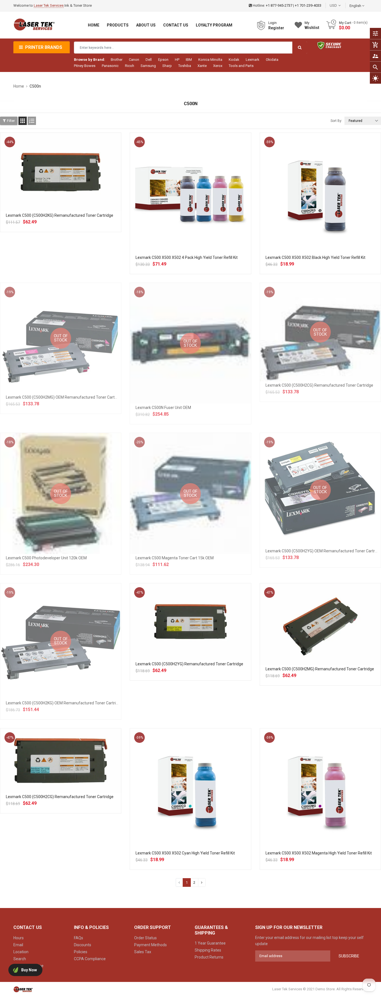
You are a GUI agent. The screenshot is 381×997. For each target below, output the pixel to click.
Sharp (167, 66)
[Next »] (202, 882)
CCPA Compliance (90, 959)
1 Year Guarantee (210, 943)
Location (20, 952)
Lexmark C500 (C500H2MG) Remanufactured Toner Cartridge (320, 669)
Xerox (217, 66)
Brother (116, 59)
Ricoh (129, 66)
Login (272, 23)
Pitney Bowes (84, 66)
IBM (189, 59)
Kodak (234, 59)
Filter (11, 121)
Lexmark (252, 59)
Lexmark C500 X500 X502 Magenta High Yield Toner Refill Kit (319, 853)
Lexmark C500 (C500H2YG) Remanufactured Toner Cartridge (189, 664)
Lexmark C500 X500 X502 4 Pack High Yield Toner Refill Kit (187, 257)
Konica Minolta (210, 59)
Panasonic (110, 66)
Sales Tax (142, 952)
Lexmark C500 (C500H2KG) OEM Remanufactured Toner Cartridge (64, 703)
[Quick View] (73, 190)
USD (341, 5)
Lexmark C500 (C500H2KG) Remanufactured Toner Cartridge (59, 215)
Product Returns (209, 957)
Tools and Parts (241, 66)
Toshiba (184, 66)
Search (19, 959)
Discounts (82, 945)
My (312, 25)
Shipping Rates (208, 950)
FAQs (78, 938)
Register (276, 28)
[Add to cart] (60, 190)
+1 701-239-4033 (308, 5)
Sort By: (336, 121)
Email (18, 945)
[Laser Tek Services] (23, 989)
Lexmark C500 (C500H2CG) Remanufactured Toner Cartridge (319, 385)
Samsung (148, 66)
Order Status (145, 938)
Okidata (272, 59)
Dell (149, 59)
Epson (163, 59)
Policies (80, 952)
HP (177, 59)
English (355, 6)
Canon (134, 59)
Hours (18, 938)
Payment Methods (150, 945)
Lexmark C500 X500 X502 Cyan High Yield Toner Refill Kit (185, 853)
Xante (202, 66)
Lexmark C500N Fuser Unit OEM (163, 407)
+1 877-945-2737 (279, 5)
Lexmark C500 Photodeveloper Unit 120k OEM (46, 558)
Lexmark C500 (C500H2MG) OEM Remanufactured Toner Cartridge (65, 397)
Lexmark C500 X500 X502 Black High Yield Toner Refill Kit (315, 257)
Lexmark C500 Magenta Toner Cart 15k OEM (175, 558)
